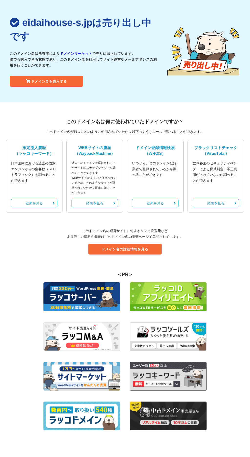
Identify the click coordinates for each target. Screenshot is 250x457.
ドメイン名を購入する (49, 81)
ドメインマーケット (76, 53)
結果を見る (34, 203)
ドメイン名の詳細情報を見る (125, 249)
